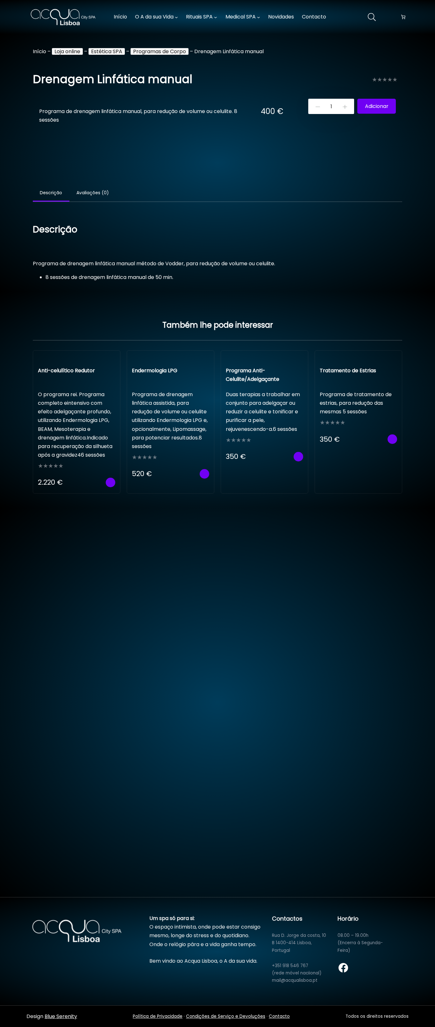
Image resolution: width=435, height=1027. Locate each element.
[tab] (51, 193)
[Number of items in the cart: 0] (403, 17)
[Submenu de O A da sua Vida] (176, 17)
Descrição (51, 192)
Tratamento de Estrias (348, 370)
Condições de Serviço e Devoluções (225, 1016)
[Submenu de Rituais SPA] (215, 17)
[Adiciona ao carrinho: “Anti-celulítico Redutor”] (110, 482)
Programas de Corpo (159, 51)
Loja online (67, 51)
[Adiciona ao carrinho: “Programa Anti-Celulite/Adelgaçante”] (298, 456)
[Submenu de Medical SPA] (258, 17)
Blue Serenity (61, 1016)
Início (39, 51)
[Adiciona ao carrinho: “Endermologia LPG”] (204, 474)
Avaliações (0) (92, 192)
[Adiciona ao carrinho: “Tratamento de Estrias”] (392, 439)
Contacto (279, 1016)
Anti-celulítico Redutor (66, 370)
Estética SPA (106, 51)
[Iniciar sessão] (345, 17)
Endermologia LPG (154, 370)
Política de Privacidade (157, 1016)
